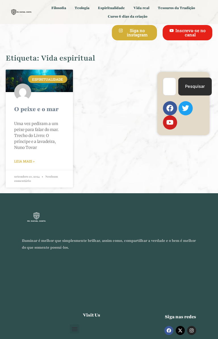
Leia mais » (24, 161)
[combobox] (169, 86)
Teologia (82, 8)
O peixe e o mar (36, 109)
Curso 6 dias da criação (127, 16)
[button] (74, 329)
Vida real (141, 8)
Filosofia (58, 8)
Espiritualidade (111, 8)
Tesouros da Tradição (176, 8)
